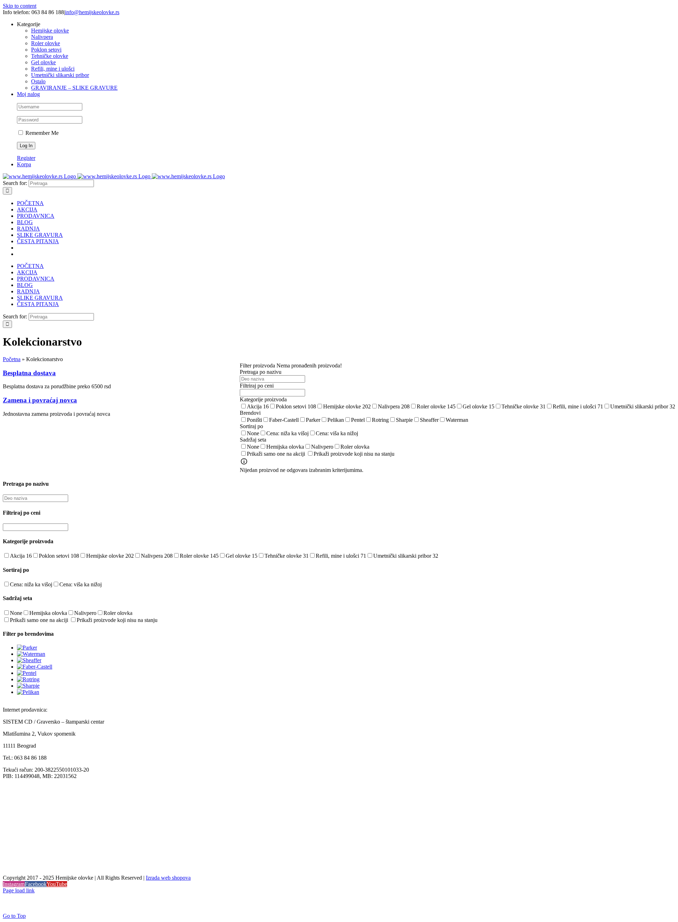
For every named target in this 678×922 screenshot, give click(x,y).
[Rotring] (28, 679)
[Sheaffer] (29, 660)
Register (26, 158)
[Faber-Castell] (34, 667)
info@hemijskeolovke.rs (92, 12)
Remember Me (41, 133)
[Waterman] (31, 654)
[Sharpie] (28, 686)
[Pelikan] (28, 692)
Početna (11, 359)
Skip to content (19, 6)
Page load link (19, 890)
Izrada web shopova (168, 878)
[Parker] (27, 648)
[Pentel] (26, 673)
